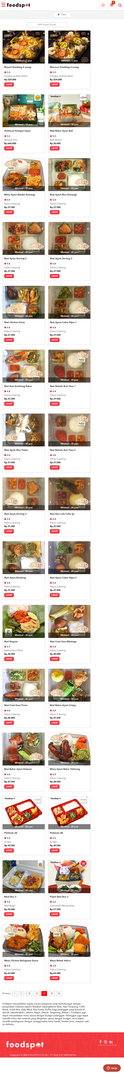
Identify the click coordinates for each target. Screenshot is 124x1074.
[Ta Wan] (24, 812)
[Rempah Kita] (24, 110)
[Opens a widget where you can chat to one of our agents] (112, 1068)
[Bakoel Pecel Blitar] (24, 621)
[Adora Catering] (24, 174)
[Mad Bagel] (24, 876)
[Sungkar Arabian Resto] (24, 47)
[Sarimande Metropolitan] (69, 876)
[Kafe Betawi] (69, 110)
